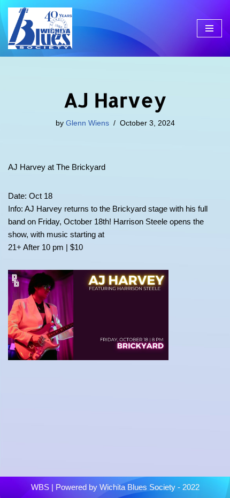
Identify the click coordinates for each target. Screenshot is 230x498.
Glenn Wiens (87, 123)
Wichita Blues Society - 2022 (149, 487)
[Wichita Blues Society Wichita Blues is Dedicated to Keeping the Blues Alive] (40, 28)
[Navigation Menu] (209, 28)
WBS (40, 487)
